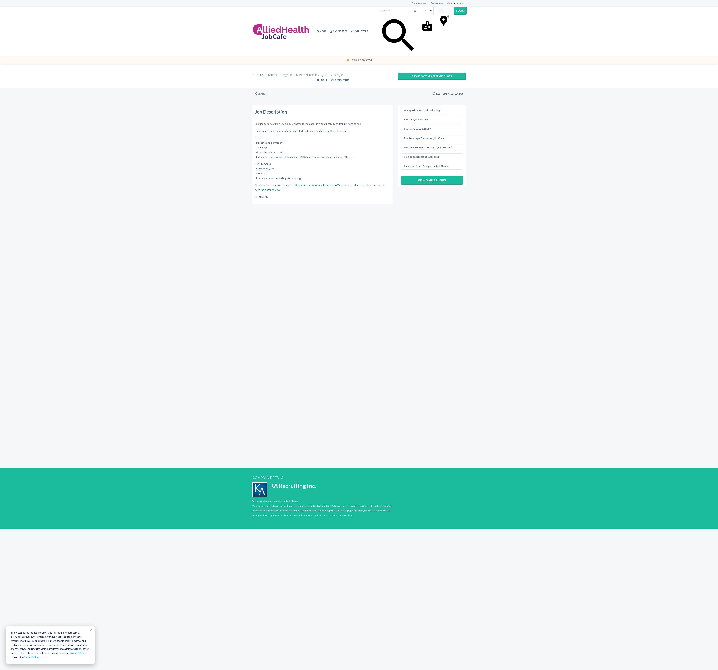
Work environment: (415, 147)
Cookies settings (31, 657)
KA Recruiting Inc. (293, 485)
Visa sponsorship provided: (420, 156)
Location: (409, 166)
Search (460, 10)
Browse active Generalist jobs (432, 76)
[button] (259, 93)
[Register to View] (305, 185)
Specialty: (410, 119)
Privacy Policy (77, 653)
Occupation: (411, 110)
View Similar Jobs (432, 180)
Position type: (412, 138)
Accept (91, 630)
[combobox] (427, 11)
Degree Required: (414, 129)
